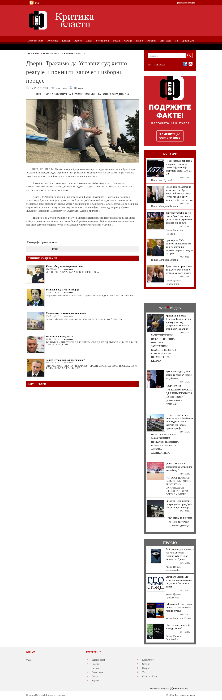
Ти (143, 672)
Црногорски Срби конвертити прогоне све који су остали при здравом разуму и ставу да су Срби (179, 247)
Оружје (146, 663)
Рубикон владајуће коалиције (62, 289)
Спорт (95, 676)
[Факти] (65, 20)
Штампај (78, 88)
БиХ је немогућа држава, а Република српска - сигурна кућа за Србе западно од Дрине (180, 554)
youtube (190, 64)
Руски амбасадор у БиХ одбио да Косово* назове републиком (179, 375)
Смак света (97, 672)
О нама (40, 695)
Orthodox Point (149, 676)
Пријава (179, 2)
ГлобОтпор (148, 659)
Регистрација (189, 2)
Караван (96, 680)
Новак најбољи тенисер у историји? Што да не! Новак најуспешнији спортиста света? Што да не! (179, 167)
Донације (50, 695)
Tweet (55, 248)
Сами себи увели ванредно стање (64, 266)
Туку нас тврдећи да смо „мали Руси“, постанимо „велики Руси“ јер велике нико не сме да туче (179, 217)
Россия (95, 663)
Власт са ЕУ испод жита (59, 336)
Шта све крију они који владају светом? (178, 626)
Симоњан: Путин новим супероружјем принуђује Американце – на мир (179, 504)
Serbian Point (52, 53)
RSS (37, 3)
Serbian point (98, 659)
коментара (61, 88)
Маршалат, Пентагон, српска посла (66, 313)
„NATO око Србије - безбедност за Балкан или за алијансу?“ (179, 467)
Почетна (34, 53)
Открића (146, 668)
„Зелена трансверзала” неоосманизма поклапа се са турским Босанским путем (179, 581)
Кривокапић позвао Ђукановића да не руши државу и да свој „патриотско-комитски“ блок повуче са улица (178, 322)
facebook (185, 64)
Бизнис (95, 668)
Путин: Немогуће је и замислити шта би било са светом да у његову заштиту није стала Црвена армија (179, 421)
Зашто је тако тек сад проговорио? (65, 360)
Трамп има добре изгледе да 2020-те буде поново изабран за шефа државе (179, 269)
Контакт (61, 695)
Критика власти (75, 53)
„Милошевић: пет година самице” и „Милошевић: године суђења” (179, 607)
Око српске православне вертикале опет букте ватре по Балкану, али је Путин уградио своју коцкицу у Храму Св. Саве (180, 193)
